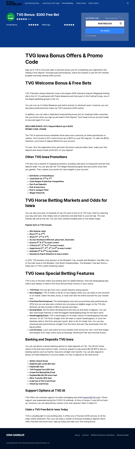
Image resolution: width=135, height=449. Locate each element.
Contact (85, 435)
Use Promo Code (92, 18)
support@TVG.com (91, 397)
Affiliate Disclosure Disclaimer (103, 435)
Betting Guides (123, 435)
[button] (128, 3)
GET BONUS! (105, 31)
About (77, 435)
